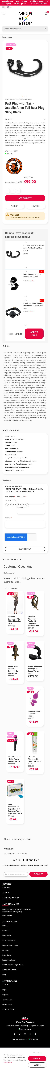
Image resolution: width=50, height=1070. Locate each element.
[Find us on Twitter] (20, 1034)
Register (5, 995)
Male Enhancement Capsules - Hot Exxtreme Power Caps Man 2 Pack (15, 808)
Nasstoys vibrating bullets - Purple (34, 713)
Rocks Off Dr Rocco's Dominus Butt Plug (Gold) (13, 670)
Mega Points (6, 935)
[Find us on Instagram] (25, 1034)
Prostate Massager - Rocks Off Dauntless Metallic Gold (33, 621)
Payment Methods (8, 960)
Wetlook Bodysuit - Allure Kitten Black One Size (14, 620)
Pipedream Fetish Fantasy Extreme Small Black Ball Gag (33, 305)
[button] (23, 96)
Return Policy (6, 955)
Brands (4, 926)
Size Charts (6, 950)
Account (5, 985)
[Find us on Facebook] (14, 1034)
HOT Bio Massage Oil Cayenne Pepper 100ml (34, 760)
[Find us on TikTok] (35, 1034)
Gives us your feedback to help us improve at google (25, 1026)
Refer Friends (7, 37)
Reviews (6, 480)
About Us (5, 893)
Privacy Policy (7, 1004)
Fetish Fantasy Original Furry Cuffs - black (32, 275)
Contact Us (6, 888)
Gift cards (5, 930)
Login (4, 990)
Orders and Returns (9, 970)
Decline (37, 1065)
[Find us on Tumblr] (30, 1034)
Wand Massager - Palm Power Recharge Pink (14, 759)
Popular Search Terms (10, 945)
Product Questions (11, 559)
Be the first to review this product (18, 99)
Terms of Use (7, 999)
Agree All (37, 1059)
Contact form (7, 915)
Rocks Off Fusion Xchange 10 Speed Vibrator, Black (35, 670)
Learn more (8, 1062)
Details (5, 346)
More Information (11, 430)
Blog (4, 975)
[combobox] (25, 28)
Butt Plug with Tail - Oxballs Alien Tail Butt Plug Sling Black (33, 248)
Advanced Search (8, 940)
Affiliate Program (8, 1009)
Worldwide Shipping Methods (12, 965)
